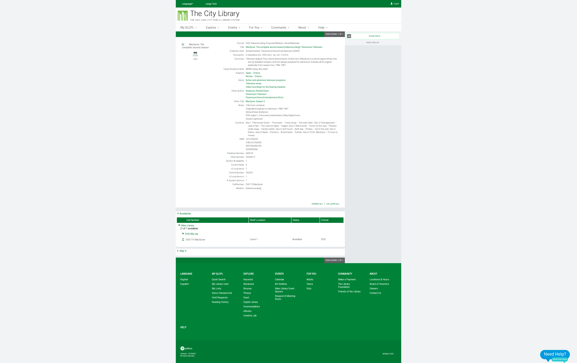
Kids (309, 288)
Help (183, 327)
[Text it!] (183, 239)
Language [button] (186, 273)
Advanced (248, 284)
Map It (183, 250)
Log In (396, 3)
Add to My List (372, 42)
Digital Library (250, 302)
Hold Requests (220, 297)
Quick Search (219, 279)
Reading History (220, 302)
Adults (310, 279)
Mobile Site (388, 354)
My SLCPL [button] (187, 27)
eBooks (247, 311)
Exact (246, 297)
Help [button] (321, 27)
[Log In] (392, 3)
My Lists (216, 288)
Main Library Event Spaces (284, 290)
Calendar (279, 279)
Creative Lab (250, 315)
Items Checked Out (222, 293)
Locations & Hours (379, 279)
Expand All (317, 204)
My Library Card (220, 284)
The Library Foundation (344, 285)
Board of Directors (379, 284)
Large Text (211, 3)
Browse (247, 288)
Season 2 (255, 101)
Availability (185, 213)
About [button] (302, 27)
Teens (310, 284)
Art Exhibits (281, 284)
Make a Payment (347, 279)
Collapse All (333, 204)
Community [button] (279, 27)
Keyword (248, 279)
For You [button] (254, 27)
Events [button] (233, 27)
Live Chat (555, 356)
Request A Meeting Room (285, 297)
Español (184, 284)
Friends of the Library (349, 291)
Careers (374, 288)
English (184, 279)
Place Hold (374, 36)
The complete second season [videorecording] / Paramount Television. (284, 47)
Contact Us (375, 293)
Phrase (247, 293)
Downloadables (251, 306)
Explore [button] (211, 27)
